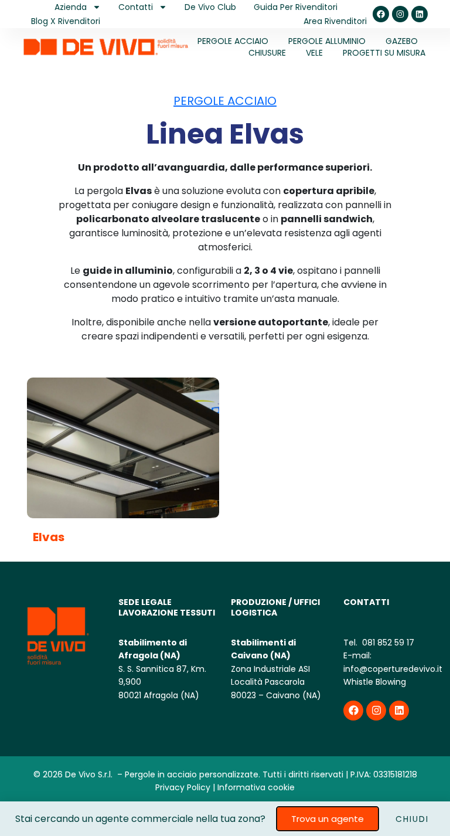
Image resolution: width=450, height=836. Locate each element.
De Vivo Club (210, 7)
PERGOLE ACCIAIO (232, 41)
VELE (314, 53)
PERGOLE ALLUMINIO (327, 41)
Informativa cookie (256, 787)
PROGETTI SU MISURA (384, 53)
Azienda (70, 7)
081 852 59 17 (387, 642)
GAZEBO (402, 41)
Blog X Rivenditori (65, 21)
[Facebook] (381, 14)
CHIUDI (412, 819)
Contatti (135, 7)
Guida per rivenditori (296, 7)
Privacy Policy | (185, 787)
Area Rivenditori (335, 21)
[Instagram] (400, 14)
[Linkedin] (419, 14)
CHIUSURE (267, 53)
